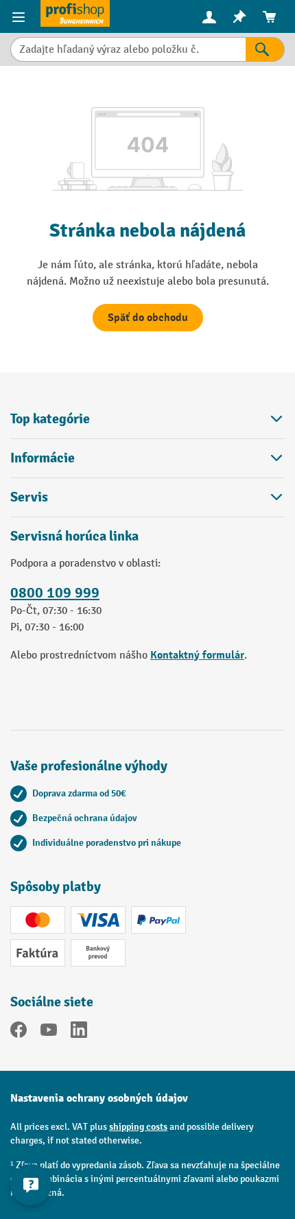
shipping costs (138, 1127)
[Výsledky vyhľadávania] (265, 49)
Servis (29, 497)
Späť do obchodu (148, 317)
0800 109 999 (54, 593)
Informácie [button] (42, 457)
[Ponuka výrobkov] (20, 16)
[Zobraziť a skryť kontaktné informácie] (30, 1184)
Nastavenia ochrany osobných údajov (99, 1098)
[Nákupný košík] (270, 17)
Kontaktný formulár (197, 655)
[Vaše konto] (209, 16)
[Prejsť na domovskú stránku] (75, 13)
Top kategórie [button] (50, 418)
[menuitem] (209, 17)
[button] (147, 497)
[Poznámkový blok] (239, 17)
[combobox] (128, 49)
